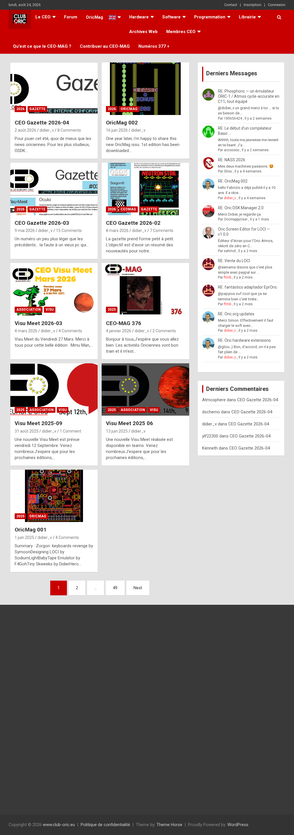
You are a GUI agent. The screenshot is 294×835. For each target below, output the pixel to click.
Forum (70, 17)
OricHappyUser (235, 219)
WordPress (237, 824)
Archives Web (143, 31)
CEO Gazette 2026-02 (133, 223)
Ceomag (128, 209)
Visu (50, 310)
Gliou (228, 171)
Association (28, 310)
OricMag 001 (31, 529)
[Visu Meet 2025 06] (145, 389)
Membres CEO (181, 31)
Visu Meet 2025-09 (38, 423)
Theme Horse (169, 824)
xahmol (230, 251)
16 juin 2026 (117, 130)
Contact (230, 5)
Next (138, 587)
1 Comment (70, 431)
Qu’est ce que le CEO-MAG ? (42, 46)
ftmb (227, 277)
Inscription (252, 5)
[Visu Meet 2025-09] (54, 389)
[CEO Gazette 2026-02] (145, 189)
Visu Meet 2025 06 (129, 423)
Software (171, 17)
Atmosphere (214, 399)
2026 (20, 109)
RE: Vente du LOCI (234, 260)
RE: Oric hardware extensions (244, 340)
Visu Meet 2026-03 (38, 323)
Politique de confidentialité (105, 824)
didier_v (47, 130)
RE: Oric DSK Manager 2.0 (241, 208)
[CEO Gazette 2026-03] (54, 189)
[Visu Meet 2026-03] (54, 289)
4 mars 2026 (26, 331)
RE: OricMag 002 (232, 181)
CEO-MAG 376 (123, 323)
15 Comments (69, 230)
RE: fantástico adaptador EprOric (247, 287)
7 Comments (161, 230)
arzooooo (231, 150)
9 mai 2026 (25, 230)
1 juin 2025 (24, 537)
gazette (37, 109)
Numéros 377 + (153, 46)
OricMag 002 (122, 122)
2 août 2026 (25, 130)
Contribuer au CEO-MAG (105, 46)
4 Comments (70, 331)
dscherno (211, 411)
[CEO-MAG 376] (145, 289)
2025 (112, 310)
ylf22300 (210, 436)
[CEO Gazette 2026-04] (54, 88)
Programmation (209, 17)
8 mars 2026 (117, 230)
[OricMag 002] (145, 88)
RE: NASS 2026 (231, 160)
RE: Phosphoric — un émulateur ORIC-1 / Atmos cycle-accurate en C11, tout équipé (248, 96)
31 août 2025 (26, 431)
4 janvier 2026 (118, 331)
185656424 (233, 118)
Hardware (139, 17)
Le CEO (43, 17)
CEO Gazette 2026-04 (42, 122)
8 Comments (69, 130)
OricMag (129, 109)
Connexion (276, 5)
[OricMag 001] (54, 495)
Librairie (247, 17)
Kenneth (210, 448)
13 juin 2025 (117, 431)
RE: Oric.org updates (236, 314)
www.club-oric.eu (59, 824)
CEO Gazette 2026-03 (42, 223)
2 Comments (164, 331)
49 (115, 587)
